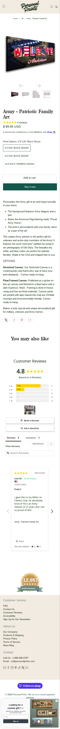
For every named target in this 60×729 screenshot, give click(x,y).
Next (52, 509)
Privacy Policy (10, 638)
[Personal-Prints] (30, 7)
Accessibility (9, 616)
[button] (56, 7)
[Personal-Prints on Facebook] (8, 668)
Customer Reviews (12, 612)
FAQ (5, 605)
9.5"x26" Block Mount (17, 148)
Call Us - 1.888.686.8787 (15, 658)
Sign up (15, 721)
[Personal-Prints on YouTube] (26, 668)
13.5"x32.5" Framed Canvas (19, 164)
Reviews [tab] (11, 437)
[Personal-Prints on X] (23, 668)
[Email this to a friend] (30, 320)
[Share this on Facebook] (14, 320)
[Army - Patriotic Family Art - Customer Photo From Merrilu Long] (29, 410)
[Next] (38, 85)
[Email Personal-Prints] (4, 668)
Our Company (10, 632)
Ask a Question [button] (31, 428)
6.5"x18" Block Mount (17, 156)
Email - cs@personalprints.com (19, 661)
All (22, 18)
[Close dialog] (56, 700)
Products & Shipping (13, 635)
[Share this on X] (6, 320)
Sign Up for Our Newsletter (16, 619)
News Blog (8, 645)
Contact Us (8, 609)
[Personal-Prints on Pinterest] (15, 668)
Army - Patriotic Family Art (26, 521)
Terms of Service (11, 642)
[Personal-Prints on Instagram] (12, 668)
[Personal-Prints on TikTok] (19, 668)
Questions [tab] (31, 437)
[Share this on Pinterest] (22, 320)
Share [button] (21, 541)
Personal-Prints (20, 694)
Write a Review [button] (31, 420)
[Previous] (21, 85)
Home (15, 18)
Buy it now (30, 186)
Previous (7, 509)
